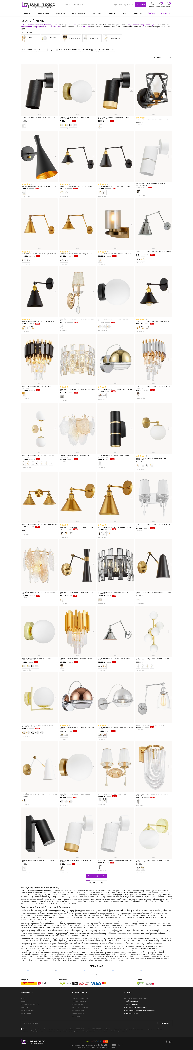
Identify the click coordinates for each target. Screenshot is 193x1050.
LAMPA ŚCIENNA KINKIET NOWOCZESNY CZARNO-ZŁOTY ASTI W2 (113, 456)
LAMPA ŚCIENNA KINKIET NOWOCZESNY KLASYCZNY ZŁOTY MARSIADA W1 (38, 659)
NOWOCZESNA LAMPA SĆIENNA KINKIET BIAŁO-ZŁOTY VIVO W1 (76, 861)
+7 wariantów (102, 129)
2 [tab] (116, 114)
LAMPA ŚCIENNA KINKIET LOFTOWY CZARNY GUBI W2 (76, 186)
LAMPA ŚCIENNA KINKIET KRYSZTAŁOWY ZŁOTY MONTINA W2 (74, 456)
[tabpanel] (39, 91)
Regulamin (24, 1007)
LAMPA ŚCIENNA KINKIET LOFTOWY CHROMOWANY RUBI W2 (153, 252)
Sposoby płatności (79, 1001)
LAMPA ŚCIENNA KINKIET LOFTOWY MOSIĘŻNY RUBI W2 (39, 254)
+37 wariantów (26, 467)
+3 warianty (140, 263)
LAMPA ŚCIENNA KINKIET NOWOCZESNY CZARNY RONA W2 (153, 593)
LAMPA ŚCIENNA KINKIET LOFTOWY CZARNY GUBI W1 (152, 321)
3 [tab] (40, 114)
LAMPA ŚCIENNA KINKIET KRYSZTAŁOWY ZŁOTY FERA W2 (76, 659)
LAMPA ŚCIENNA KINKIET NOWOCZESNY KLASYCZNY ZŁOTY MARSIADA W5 (152, 659)
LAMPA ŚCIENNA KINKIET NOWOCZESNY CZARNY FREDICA (113, 319)
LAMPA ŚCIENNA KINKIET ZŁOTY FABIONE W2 (112, 794)
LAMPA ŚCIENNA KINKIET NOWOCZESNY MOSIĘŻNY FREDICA (75, 794)
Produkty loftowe (28, 938)
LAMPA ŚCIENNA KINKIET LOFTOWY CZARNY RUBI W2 (114, 186)
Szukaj (142, 5)
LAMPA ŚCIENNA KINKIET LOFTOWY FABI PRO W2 (151, 725)
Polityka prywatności (28, 1010)
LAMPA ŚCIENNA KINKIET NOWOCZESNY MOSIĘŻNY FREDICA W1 (152, 458)
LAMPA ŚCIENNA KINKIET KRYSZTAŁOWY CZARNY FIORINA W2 (113, 593)
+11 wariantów (26, 129)
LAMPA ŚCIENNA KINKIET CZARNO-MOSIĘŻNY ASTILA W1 (153, 120)
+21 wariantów (140, 872)
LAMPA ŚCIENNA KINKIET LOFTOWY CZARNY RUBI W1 (38, 321)
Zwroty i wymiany (78, 1010)
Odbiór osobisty (78, 1013)
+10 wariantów (140, 195)
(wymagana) (93, 1030)
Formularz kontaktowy (80, 998)
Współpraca (25, 1001)
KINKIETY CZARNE (74, 38)
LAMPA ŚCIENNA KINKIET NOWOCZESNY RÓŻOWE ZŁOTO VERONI (77, 728)
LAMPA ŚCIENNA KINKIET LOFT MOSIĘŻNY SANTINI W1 (114, 254)
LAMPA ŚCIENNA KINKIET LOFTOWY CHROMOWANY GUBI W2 (114, 659)
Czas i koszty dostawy (80, 1007)
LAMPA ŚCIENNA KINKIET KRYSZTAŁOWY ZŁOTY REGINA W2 (39, 593)
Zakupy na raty (77, 1004)
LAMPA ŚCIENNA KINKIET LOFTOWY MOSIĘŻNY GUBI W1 (77, 527)
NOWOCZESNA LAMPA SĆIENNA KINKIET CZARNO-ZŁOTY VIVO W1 (114, 118)
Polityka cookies (26, 1013)
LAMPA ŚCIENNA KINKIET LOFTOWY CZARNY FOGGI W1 (39, 186)
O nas (23, 998)
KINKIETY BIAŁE (94, 38)
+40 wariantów (102, 330)
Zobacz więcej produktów (96, 876)
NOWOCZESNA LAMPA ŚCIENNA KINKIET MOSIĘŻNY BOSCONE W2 (152, 794)
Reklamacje (76, 1016)
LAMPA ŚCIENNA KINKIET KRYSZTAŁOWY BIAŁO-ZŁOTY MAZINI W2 (153, 387)
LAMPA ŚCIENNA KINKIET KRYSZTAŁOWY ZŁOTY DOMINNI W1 (77, 319)
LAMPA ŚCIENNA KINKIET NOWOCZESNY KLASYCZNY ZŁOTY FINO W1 (152, 861)
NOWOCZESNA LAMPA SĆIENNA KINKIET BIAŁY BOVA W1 (115, 860)
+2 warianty (63, 330)
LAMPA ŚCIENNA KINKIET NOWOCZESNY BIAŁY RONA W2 (39, 794)
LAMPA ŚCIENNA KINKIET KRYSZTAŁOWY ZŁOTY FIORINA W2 (77, 389)
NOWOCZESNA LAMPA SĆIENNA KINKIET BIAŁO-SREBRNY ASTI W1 (151, 184)
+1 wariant (63, 461)
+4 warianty (140, 124)
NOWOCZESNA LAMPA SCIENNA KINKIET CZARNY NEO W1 (38, 118)
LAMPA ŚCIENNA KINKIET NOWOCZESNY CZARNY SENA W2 (77, 593)
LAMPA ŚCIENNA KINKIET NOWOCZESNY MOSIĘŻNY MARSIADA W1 (75, 118)
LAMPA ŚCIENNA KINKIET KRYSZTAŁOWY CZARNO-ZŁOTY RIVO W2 (37, 387)
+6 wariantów (102, 467)
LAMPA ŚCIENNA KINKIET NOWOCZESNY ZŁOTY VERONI (115, 389)
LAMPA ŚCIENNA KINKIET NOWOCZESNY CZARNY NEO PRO (38, 861)
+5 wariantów (26, 196)
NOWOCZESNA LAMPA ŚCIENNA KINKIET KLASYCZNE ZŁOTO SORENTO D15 (38, 725)
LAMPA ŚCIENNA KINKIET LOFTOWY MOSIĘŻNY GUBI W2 (77, 254)
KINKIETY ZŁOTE (115, 38)
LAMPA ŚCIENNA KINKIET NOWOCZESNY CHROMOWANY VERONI (115, 728)
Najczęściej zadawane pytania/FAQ (136, 998)
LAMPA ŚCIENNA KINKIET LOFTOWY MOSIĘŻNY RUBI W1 (115, 527)
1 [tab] (38, 114)
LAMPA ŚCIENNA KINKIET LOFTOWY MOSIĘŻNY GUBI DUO (39, 524)
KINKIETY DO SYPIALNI (31, 38)
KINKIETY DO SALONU (52, 38)
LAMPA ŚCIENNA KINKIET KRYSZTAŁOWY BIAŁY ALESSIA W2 (153, 525)
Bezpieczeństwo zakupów (30, 1004)
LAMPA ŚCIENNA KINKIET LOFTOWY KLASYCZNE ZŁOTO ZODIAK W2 (38, 456)
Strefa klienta (79, 992)
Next (55, 90)
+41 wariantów (64, 129)
